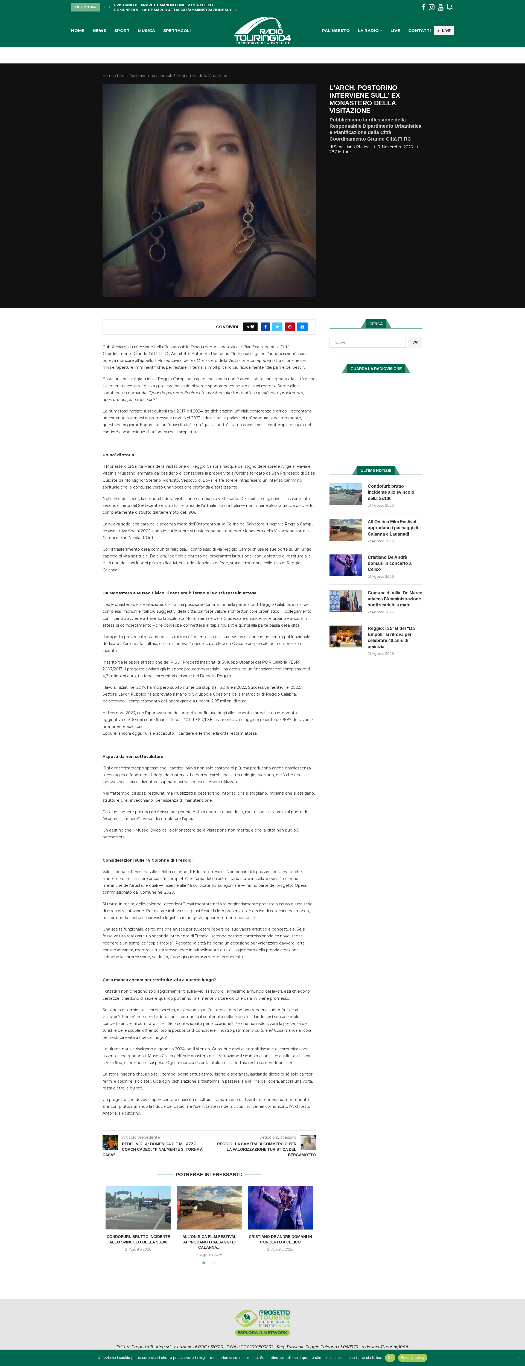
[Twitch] (450, 7)
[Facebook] (423, 7)
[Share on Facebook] (265, 326)
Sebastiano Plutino (352, 146)
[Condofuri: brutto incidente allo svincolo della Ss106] (138, 1208)
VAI (415, 342)
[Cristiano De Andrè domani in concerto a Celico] (280, 1208)
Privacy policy (413, 1357)
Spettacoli (177, 30)
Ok (390, 1357)
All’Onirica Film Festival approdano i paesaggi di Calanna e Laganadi (393, 527)
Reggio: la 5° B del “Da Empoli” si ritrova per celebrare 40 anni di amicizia (391, 637)
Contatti (419, 30)
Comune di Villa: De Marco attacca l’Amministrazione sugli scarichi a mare (395, 599)
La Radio (368, 30)
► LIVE (444, 30)
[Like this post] (252, 326)
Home (77, 30)
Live (395, 30)
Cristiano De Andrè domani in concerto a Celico (390, 563)
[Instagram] (431, 7)
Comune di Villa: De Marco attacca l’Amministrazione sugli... (176, 7)
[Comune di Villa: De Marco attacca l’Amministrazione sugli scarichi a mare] (345, 601)
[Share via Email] (302, 326)
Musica (146, 30)
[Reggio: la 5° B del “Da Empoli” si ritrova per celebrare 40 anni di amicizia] (345, 636)
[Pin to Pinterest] (290, 326)
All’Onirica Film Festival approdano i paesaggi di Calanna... (209, 1241)
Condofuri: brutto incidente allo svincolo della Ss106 (391, 492)
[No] (518, 1358)
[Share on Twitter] (277, 326)
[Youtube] (441, 7)
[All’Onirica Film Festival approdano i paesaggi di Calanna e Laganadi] (209, 1208)
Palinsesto (336, 30)
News (99, 30)
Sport (122, 30)
